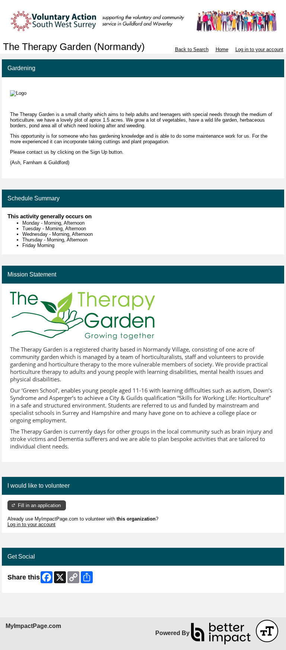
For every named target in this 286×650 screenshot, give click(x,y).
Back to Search (192, 49)
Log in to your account (259, 49)
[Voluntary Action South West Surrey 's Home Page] (143, 20)
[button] (267, 631)
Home (222, 49)
